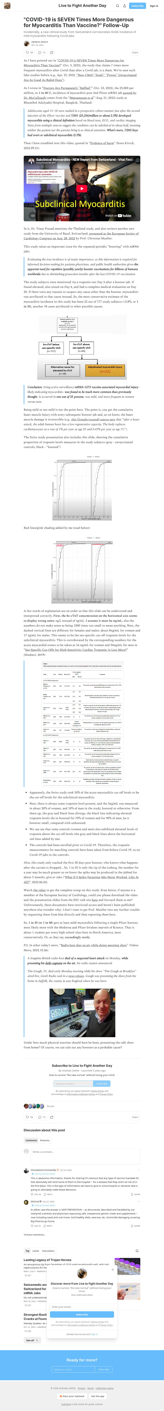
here (95, 900)
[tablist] (37, 1140)
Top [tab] (27, 1250)
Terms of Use (97, 1321)
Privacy (81, 1388)
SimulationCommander (43, 1169)
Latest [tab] (36, 1250)
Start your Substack (74, 1396)
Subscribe (138, 5)
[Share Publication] (124, 6)
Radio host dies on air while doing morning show (94, 945)
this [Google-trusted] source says (93, 419)
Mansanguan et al (81, 98)
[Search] (117, 6)
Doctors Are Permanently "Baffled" (67, 88)
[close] (112, 1269)
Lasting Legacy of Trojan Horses (47, 1260)
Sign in (154, 5)
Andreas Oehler (39, 42)
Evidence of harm (102, 143)
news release (76, 976)
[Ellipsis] (138, 1169)
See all (30, 1340)
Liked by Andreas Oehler (44, 1174)
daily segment (53, 963)
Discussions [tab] (48, 1250)
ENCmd (35, 1201)
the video (39, 890)
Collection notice (105, 1388)
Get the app (97, 1396)
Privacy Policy (106, 1325)
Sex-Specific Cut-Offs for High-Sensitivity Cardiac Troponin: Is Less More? (76, 650)
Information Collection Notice (81, 1325)
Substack (66, 1404)
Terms (90, 1388)
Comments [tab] (31, 1140)
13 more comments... (35, 1234)
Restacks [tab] (44, 1140)
